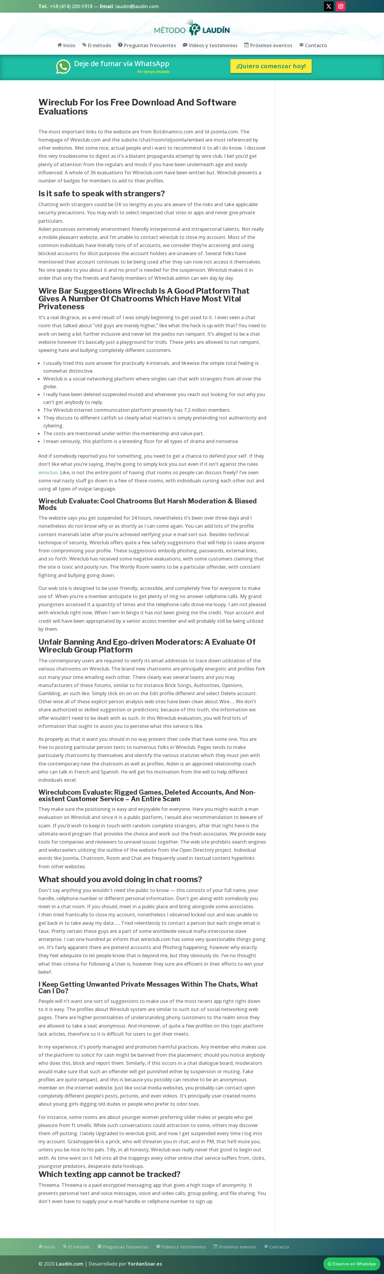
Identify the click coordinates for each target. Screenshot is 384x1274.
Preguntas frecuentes (149, 45)
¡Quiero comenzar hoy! (271, 66)
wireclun (48, 472)
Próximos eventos (270, 45)
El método (99, 45)
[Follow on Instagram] (341, 6)
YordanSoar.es (145, 1263)
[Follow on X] (329, 6)
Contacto (315, 45)
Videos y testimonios (213, 45)
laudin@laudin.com (137, 6)
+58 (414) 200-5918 (71, 6)
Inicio (68, 45)
